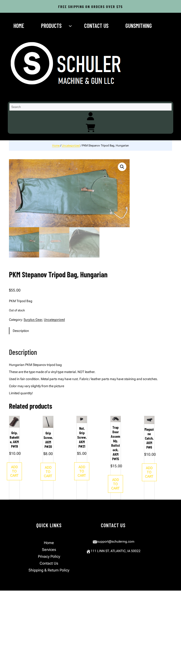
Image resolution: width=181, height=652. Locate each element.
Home (56, 145)
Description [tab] (21, 331)
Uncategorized (71, 145)
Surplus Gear (33, 320)
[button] (122, 167)
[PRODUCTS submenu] (71, 25)
